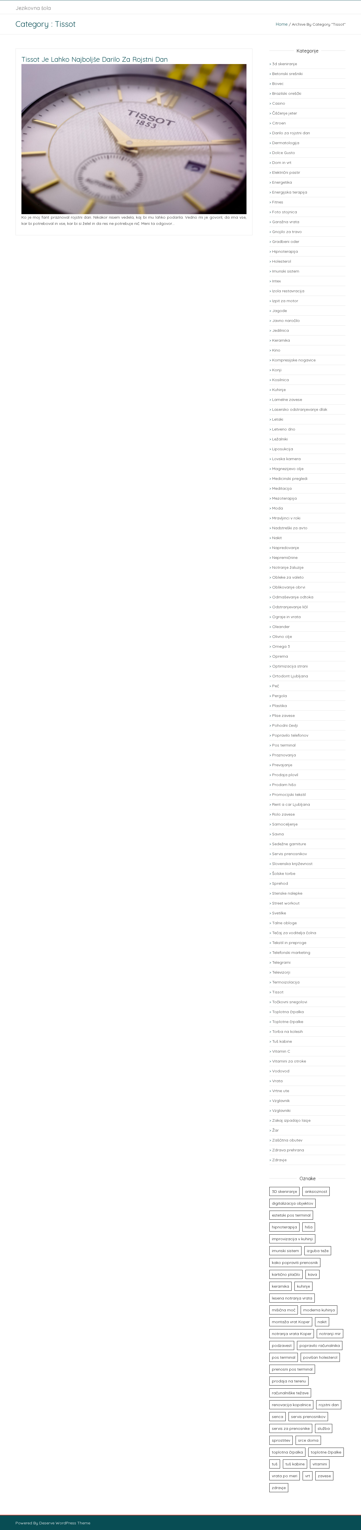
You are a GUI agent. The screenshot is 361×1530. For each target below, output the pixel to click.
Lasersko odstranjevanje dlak (299, 409)
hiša (308, 1227)
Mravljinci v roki (286, 518)
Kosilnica (280, 379)
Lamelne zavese (287, 399)
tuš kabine (295, 1464)
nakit (322, 1321)
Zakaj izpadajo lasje (291, 1120)
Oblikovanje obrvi (288, 587)
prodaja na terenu (289, 1381)
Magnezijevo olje (287, 468)
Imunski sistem (285, 271)
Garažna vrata (285, 221)
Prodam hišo (284, 784)
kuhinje (303, 1286)
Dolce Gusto (283, 152)
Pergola (279, 695)
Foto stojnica (284, 211)
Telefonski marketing (291, 952)
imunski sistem (285, 1250)
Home (282, 24)
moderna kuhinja (319, 1309)
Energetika (282, 182)
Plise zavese (283, 715)
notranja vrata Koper (291, 1333)
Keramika (281, 340)
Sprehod (280, 883)
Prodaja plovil (285, 774)
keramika (280, 1286)
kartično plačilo (286, 1274)
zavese (324, 1475)
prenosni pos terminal (292, 1369)
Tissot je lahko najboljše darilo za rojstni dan (94, 59)
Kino (276, 350)
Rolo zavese (283, 814)
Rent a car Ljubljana (291, 804)
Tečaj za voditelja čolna (294, 932)
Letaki (277, 419)
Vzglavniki (281, 1110)
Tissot (277, 992)
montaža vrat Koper (291, 1321)
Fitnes (277, 202)
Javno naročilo (286, 320)
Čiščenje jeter (284, 113)
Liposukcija (282, 448)
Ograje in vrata (286, 616)
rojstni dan (329, 1404)
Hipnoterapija (285, 251)
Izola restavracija (288, 290)
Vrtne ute (280, 1090)
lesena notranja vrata (292, 1298)
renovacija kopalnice (291, 1404)
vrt (307, 1475)
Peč (275, 685)
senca (277, 1416)
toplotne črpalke (326, 1452)
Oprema (280, 656)
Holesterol (281, 261)
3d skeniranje (284, 63)
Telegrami (281, 962)
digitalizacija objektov (292, 1203)
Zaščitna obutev (287, 1140)
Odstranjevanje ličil (290, 606)
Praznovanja (284, 755)
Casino (278, 103)
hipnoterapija (284, 1227)
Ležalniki (280, 439)
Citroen (279, 123)
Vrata (277, 1080)
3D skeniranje (284, 1191)
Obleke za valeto (288, 577)
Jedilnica (280, 330)
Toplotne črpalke (287, 1021)
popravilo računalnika (320, 1345)
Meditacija (282, 488)
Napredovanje (285, 547)
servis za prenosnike (291, 1428)
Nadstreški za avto (289, 527)
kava (312, 1274)
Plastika (279, 705)
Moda (277, 508)
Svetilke (279, 913)
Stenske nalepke (287, 893)
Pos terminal (284, 745)
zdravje (279, 1487)
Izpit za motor (285, 300)
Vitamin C (281, 1051)
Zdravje (279, 1159)
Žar (275, 1130)
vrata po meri (284, 1475)
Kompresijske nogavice (294, 360)
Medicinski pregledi (289, 478)
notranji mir (330, 1333)
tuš (275, 1464)
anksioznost (316, 1191)
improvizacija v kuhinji (292, 1238)
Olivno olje (282, 636)
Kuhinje (279, 389)
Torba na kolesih (287, 1031)
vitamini (319, 1464)
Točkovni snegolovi (289, 1001)
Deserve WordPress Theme (64, 1522)
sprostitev (281, 1440)
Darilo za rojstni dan (291, 132)
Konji (276, 369)
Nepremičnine (285, 557)
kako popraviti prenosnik (295, 1262)
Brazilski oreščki (286, 93)
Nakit (277, 537)
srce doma (308, 1440)
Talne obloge (284, 922)
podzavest (282, 1345)
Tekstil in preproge (289, 942)
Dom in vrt (281, 162)
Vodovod (280, 1071)
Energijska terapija (289, 192)
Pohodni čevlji (285, 725)
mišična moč (283, 1309)
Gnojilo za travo (287, 231)
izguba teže (318, 1250)
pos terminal (283, 1357)
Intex (276, 281)
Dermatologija (285, 142)
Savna (278, 834)
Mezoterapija (284, 498)
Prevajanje (282, 764)
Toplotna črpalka (288, 1011)
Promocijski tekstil (289, 794)
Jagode (279, 310)
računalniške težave (290, 1392)
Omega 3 (281, 646)
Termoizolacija (286, 982)
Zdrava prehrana (288, 1150)
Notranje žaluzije (287, 567)
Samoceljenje (285, 824)
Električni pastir (286, 172)
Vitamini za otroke (289, 1061)
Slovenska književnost (292, 863)
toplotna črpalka (287, 1452)
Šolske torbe (283, 873)
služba (324, 1428)
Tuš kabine (282, 1041)
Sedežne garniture (289, 843)
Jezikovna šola (33, 8)
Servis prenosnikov (289, 853)
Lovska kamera (286, 458)
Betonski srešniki (287, 73)
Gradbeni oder (285, 241)
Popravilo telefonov (290, 735)
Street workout (286, 903)
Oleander (281, 626)
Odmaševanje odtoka (292, 597)
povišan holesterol (320, 1357)
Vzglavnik (281, 1100)
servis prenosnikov (308, 1416)
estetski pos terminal (291, 1215)
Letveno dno (283, 429)
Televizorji (281, 972)
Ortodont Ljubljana (290, 676)
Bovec (278, 83)
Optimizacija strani (290, 666)
